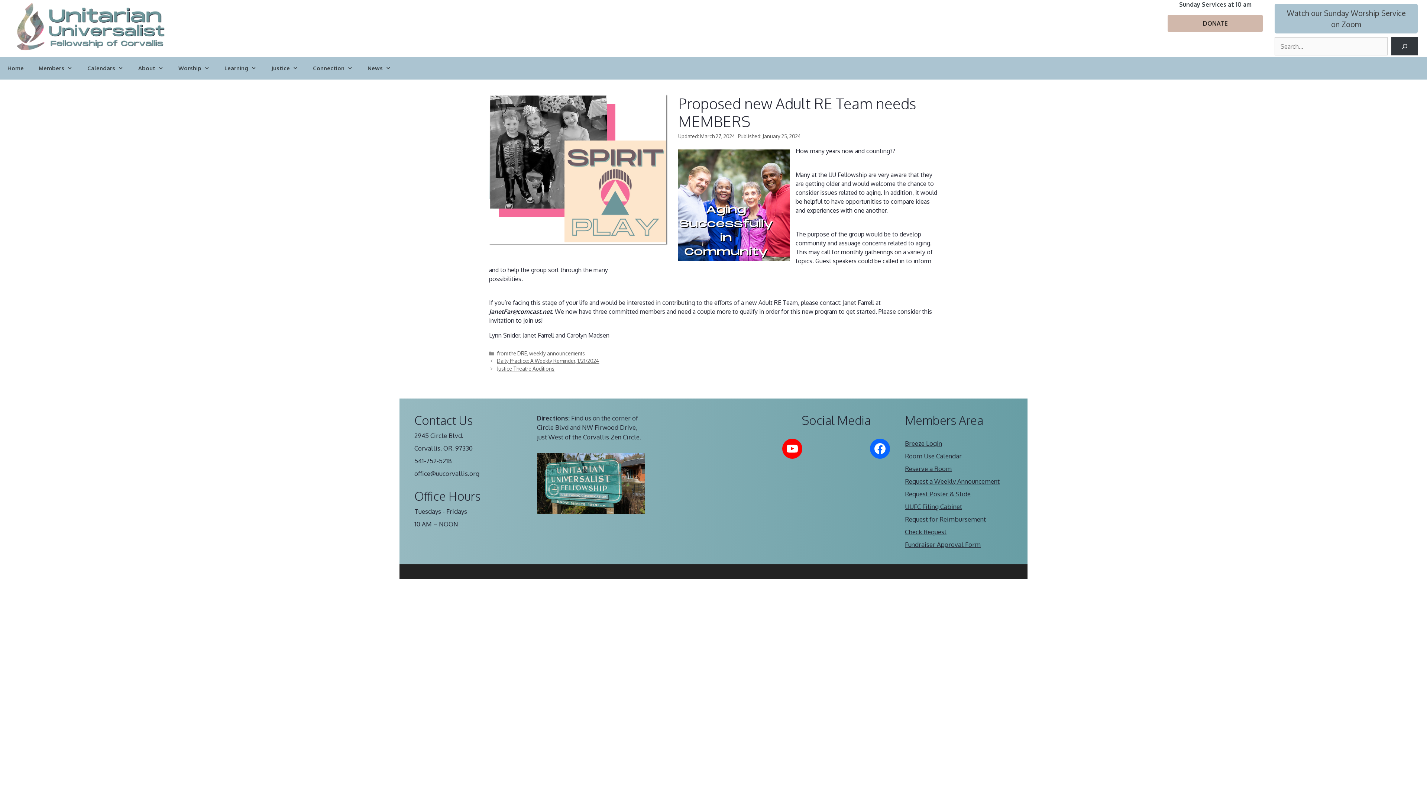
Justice (280, 68)
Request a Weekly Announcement (952, 481)
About (146, 68)
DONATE (1215, 23)
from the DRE (512, 353)
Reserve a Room (928, 469)
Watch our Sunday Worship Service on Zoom (1346, 18)
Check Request (926, 532)
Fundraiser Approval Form (943, 544)
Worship (189, 68)
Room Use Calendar (933, 456)
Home (15, 68)
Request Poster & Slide (938, 494)
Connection (328, 68)
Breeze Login (923, 443)
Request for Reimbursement (945, 519)
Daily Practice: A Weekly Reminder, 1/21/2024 (548, 361)
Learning (236, 68)
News (375, 68)
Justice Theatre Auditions (525, 368)
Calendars (101, 68)
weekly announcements (557, 353)
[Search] (1404, 46)
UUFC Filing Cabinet (933, 506)
